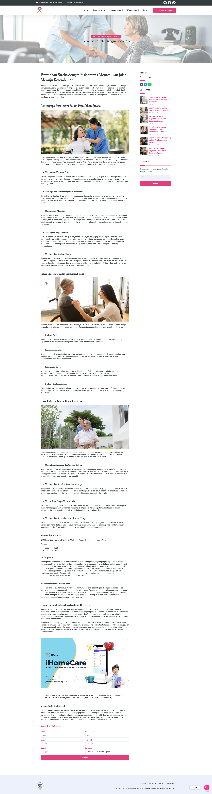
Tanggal (88, 740)
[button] (141, 84)
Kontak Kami (133, 10)
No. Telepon (90, 732)
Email (43, 740)
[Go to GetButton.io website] (206, 791)
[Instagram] (169, 2)
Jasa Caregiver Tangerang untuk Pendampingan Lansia (160, 140)
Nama (43, 732)
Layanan (88, 748)
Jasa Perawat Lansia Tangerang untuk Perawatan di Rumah (158, 129)
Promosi (103, 36)
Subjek (43, 748)
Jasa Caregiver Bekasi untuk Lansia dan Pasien (159, 109)
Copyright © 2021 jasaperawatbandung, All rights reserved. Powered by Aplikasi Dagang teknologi (144, 788)
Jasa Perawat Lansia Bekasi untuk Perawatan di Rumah (159, 99)
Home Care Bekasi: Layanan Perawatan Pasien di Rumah (157, 118)
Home (85, 10)
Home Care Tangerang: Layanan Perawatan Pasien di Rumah (158, 150)
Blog (145, 10)
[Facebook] (165, 2)
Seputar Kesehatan (113, 36)
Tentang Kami (99, 10)
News (98, 36)
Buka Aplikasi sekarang (103, 698)
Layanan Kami (116, 10)
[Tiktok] (174, 2)
